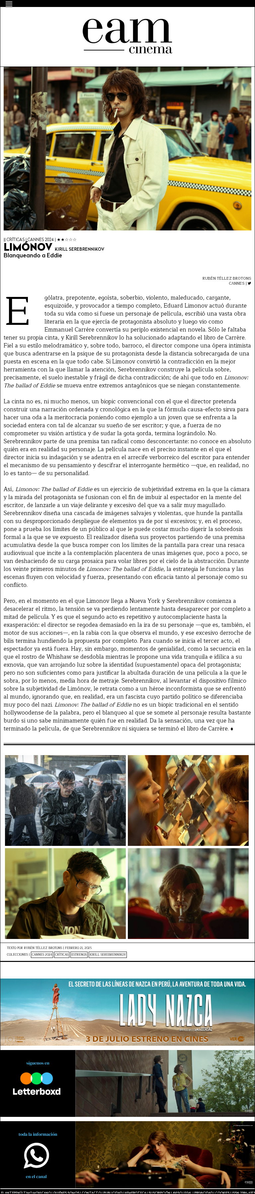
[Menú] (9, 4)
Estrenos (79, 954)
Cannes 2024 (42, 954)
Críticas (61, 954)
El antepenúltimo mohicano (91, 18)
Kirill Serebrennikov (108, 954)
